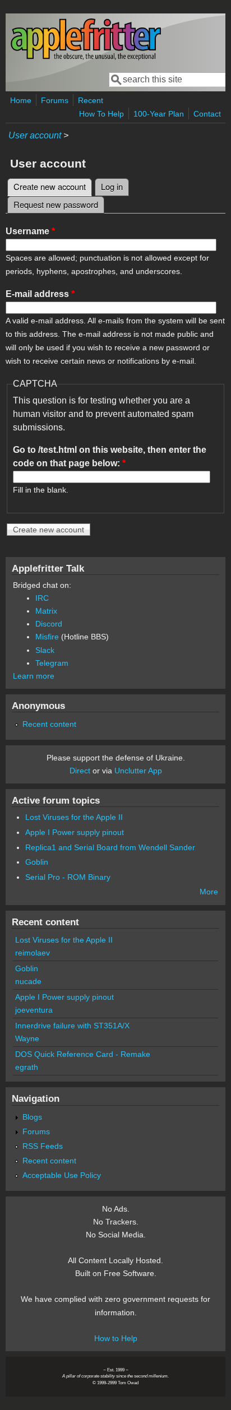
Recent (90, 100)
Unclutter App (138, 770)
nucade (28, 981)
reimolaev (32, 952)
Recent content (49, 724)
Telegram (51, 662)
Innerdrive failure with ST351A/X (72, 1025)
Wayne (27, 1038)
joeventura (34, 1009)
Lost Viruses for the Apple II (74, 817)
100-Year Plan (158, 113)
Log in (112, 186)
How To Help (101, 113)
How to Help (115, 1338)
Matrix (46, 610)
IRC (42, 597)
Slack (44, 650)
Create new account (52, 186)
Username (30, 231)
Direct (80, 770)
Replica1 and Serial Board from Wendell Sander (110, 847)
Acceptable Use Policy (61, 1175)
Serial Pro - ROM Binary (67, 877)
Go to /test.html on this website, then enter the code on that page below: (109, 456)
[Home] (86, 58)
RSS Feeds (42, 1146)
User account (34, 135)
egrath (26, 1067)
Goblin (36, 861)
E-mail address (40, 294)
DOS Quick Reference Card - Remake (82, 1054)
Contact (207, 113)
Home (20, 100)
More (209, 891)
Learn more (33, 675)
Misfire (47, 636)
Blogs (32, 1116)
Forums (54, 100)
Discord (48, 623)
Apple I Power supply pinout (74, 832)
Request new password (55, 204)
